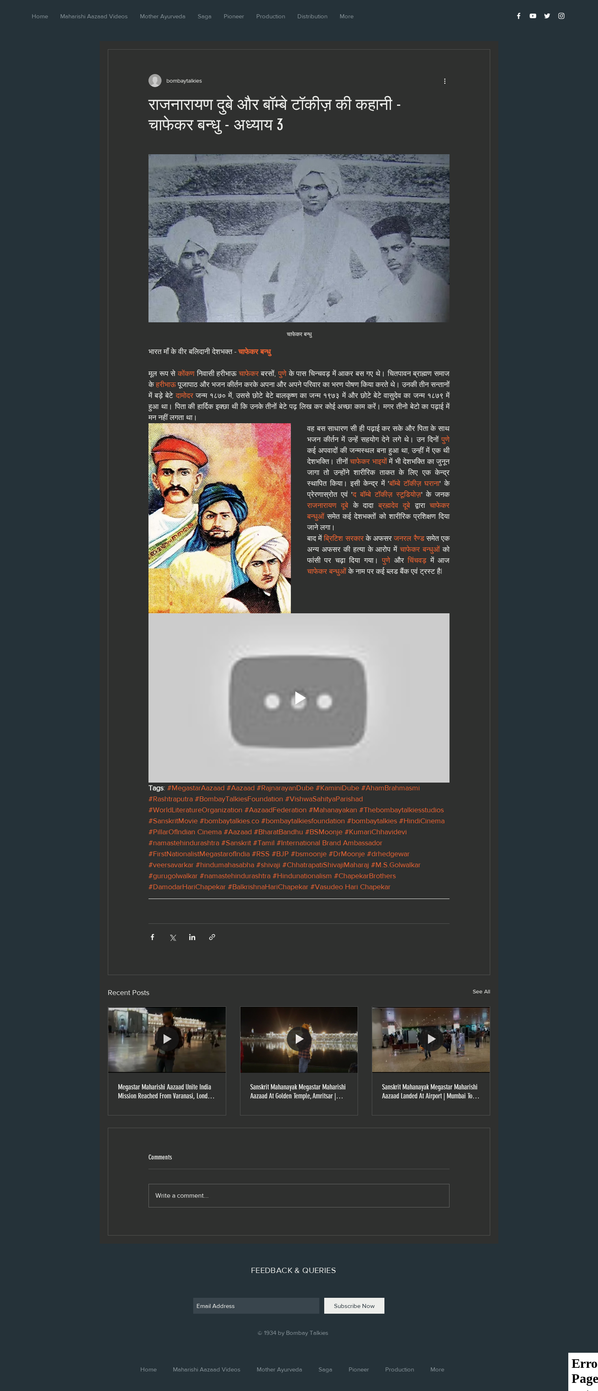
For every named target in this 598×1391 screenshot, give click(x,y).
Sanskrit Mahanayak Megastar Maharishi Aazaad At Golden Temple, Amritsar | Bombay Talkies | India (298, 1091)
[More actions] (445, 80)
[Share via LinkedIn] (192, 937)
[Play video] (299, 698)
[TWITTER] (547, 16)
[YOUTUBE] (533, 16)
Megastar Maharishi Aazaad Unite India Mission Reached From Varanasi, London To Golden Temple (165, 1091)
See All (481, 991)
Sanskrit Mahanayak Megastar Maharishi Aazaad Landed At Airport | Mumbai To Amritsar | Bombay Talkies (430, 1091)
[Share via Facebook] (152, 937)
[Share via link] (212, 937)
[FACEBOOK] (519, 16)
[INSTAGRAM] (561, 16)
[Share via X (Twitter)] (172, 937)
